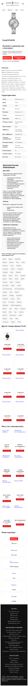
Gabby (12, 285)
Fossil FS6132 (7, 416)
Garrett (19, 285)
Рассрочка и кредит (14, 670)
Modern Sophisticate (16, 305)
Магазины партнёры (14, 638)
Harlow (17, 292)
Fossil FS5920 (20, 344)
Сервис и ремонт (14, 672)
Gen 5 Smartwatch (19, 288)
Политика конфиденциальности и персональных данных (14, 642)
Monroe (5, 308)
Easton (10, 275)
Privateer (23, 308)
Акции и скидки (14, 662)
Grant (11, 292)
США (16, 10)
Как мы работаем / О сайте (14, 632)
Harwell (5, 295)
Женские (10, 10)
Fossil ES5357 (20, 392)
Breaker (5, 262)
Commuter (20, 269)
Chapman (18, 265)
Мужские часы (14, 613)
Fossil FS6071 (20, 416)
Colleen (13, 269)
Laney (4, 302)
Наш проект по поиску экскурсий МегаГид (14, 651)
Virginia (13, 322)
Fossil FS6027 (20, 369)
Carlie (23, 262)
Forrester (18, 282)
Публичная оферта (14, 645)
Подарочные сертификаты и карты (14, 666)
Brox (17, 262)
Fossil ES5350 (7, 392)
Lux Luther (11, 302)
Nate (10, 308)
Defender (18, 272)
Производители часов (14, 623)
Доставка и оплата (14, 634)
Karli (18, 298)
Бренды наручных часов (14, 621)
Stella (20, 315)
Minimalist (5, 305)
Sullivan (5, 318)
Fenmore (5, 282)
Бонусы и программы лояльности (14, 664)
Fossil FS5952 (7, 344)
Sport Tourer (13, 315)
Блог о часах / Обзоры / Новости (14, 647)
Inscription (19, 295)
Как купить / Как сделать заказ (14, 630)
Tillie (16, 318)
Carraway (5, 265)
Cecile (11, 265)
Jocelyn (12, 298)
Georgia (5, 292)
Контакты (14, 640)
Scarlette (21, 312)
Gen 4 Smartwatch (7, 288)
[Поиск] (22, 4)
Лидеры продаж (14, 619)
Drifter (4, 275)
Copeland (5, 272)
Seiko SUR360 (20, 495)
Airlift (4, 259)
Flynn (11, 282)
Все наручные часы (14, 611)
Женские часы (14, 615)
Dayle (11, 272)
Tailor (11, 318)
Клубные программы (14, 668)
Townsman (5, 322)
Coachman (5, 269)
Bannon (10, 259)
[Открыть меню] (2, 4)
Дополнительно (14, 649)
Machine (19, 302)
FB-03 (22, 279)
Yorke (19, 322)
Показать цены (7, 348)
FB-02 (16, 279)
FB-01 (10, 279)
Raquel (4, 312)
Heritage (12, 295)
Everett (4, 279)
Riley (10, 312)
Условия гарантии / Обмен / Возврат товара (14, 636)
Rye (15, 312)
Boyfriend (17, 259)
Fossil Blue (5, 285)
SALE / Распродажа (14, 658)
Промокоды (14, 660)
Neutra (16, 308)
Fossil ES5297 (7, 369)
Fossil (22, 10)
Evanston (23, 275)
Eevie (16, 275)
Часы (3, 10)
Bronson (11, 262)
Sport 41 (5, 315)
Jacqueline (5, 298)
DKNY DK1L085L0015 (20, 520)
